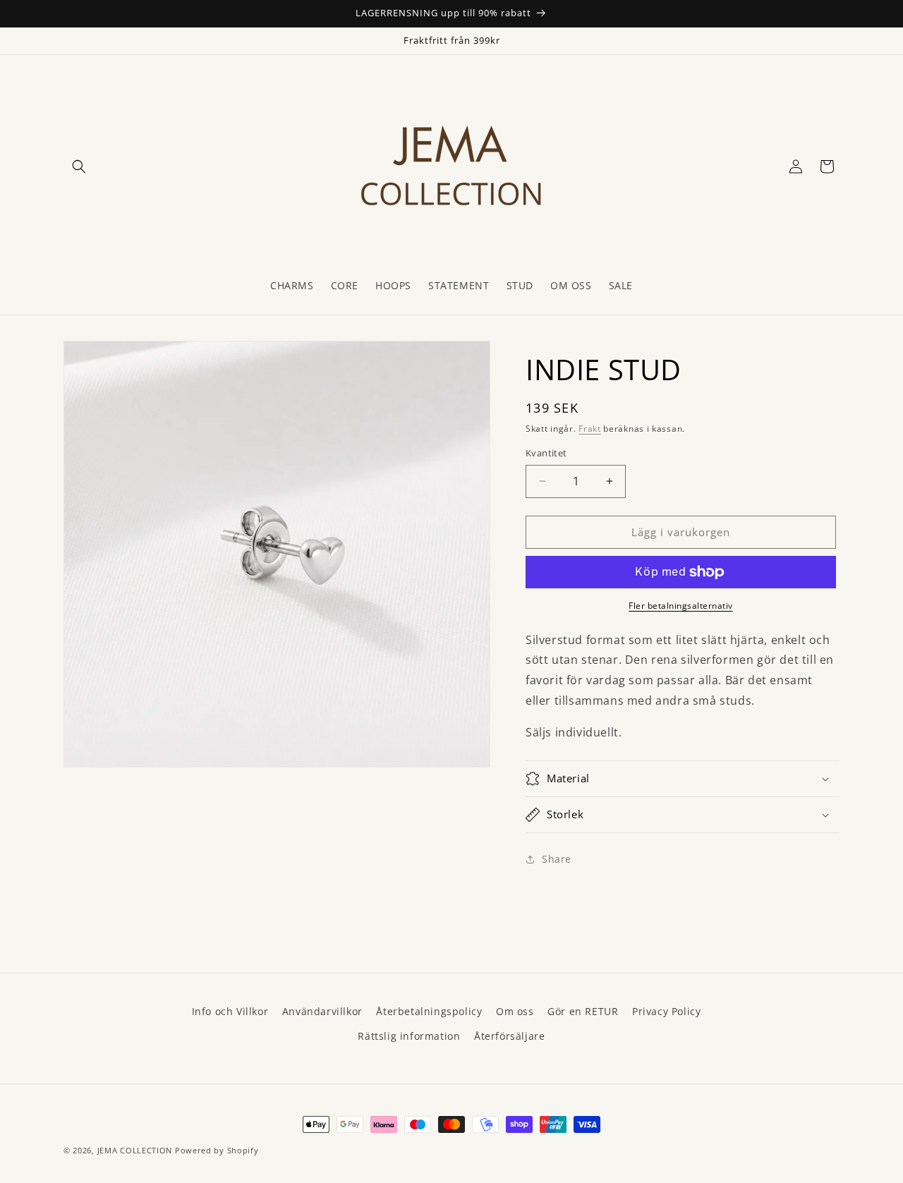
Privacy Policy (666, 1011)
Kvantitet (546, 453)
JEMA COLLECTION (135, 1150)
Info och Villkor (230, 1011)
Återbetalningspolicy (429, 1011)
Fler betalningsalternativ (681, 606)
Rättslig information (409, 1036)
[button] (79, 166)
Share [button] (556, 859)
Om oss (515, 1011)
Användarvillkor (322, 1011)
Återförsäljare (509, 1036)
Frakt (589, 429)
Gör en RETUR (582, 1011)
